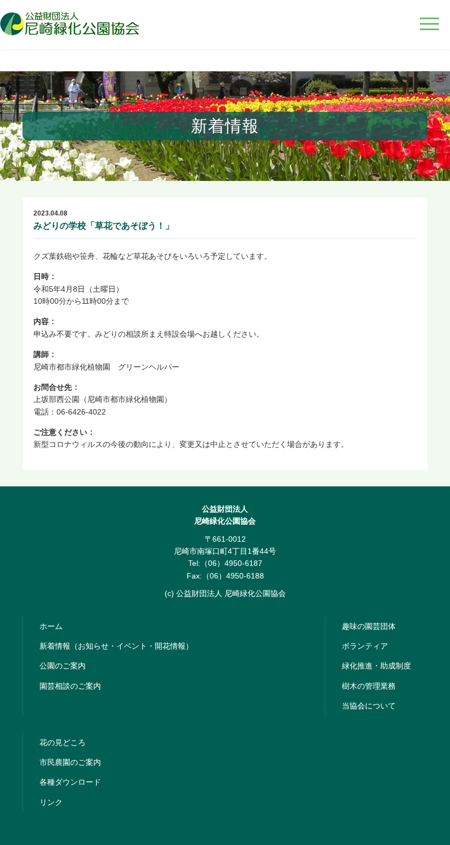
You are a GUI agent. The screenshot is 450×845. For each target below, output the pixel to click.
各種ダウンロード (70, 782)
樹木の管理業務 (369, 686)
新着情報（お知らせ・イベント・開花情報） (116, 646)
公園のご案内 (63, 665)
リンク (51, 802)
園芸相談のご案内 (70, 686)
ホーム (51, 626)
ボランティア (365, 646)
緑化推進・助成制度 (376, 665)
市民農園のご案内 (70, 762)
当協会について (369, 705)
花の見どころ (63, 742)
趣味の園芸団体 (369, 626)
